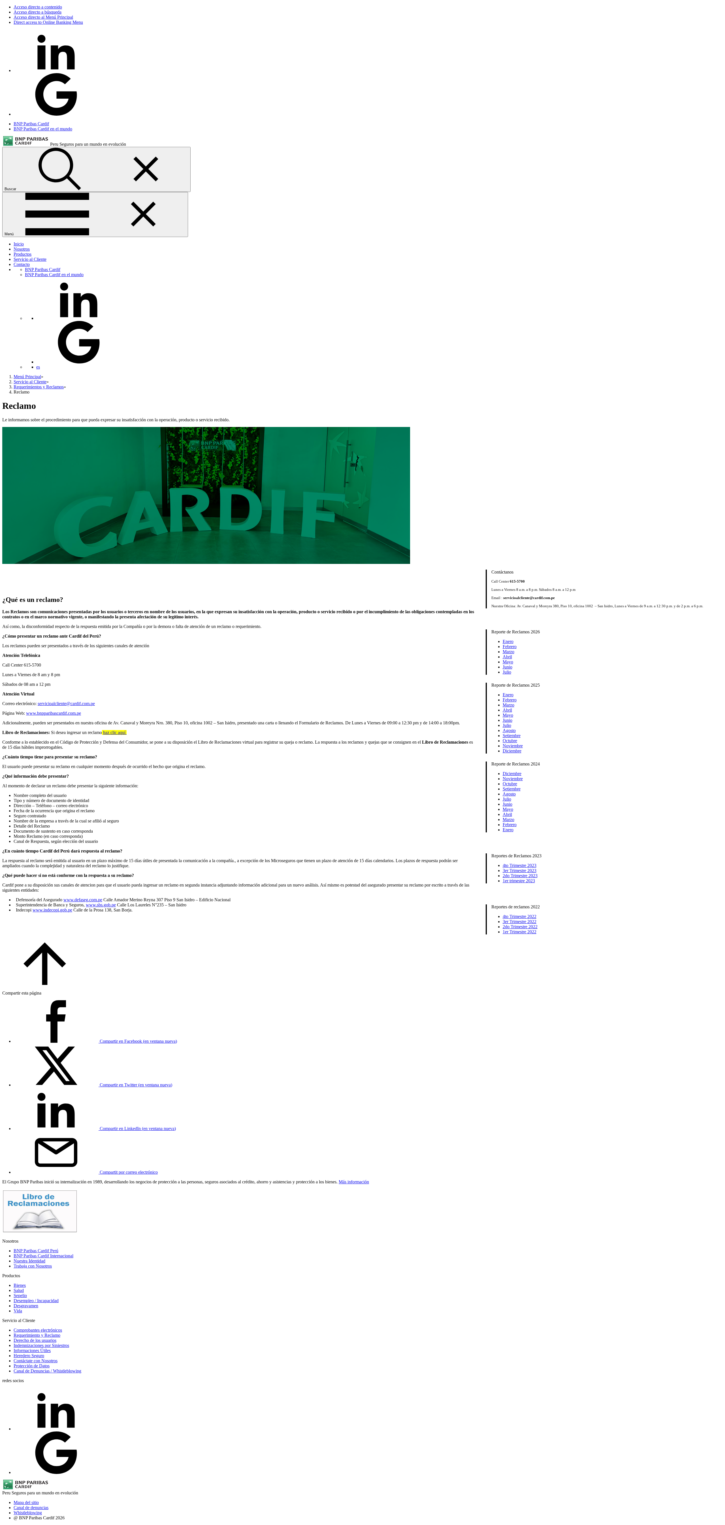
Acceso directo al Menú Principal (43, 17)
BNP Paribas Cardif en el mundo (43, 128)
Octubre (510, 740)
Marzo (508, 651)
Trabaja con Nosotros (33, 1266)
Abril (507, 656)
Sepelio (20, 1295)
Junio (507, 667)
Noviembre (513, 745)
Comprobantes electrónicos (38, 1330)
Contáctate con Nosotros (35, 1360)
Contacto (22, 264)
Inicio (19, 244)
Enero (508, 641)
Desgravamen (26, 1305)
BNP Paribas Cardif (31, 123)
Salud (19, 1290)
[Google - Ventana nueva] (56, 114)
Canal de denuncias (31, 1507)
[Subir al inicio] (44, 983)
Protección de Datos (32, 1365)
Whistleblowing (28, 1512)
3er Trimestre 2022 (519, 921)
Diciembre (512, 750)
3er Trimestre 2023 (519, 870)
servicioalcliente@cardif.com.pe (66, 703)
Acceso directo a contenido (38, 7)
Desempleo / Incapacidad (36, 1300)
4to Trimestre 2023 (519, 865)
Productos (22, 254)
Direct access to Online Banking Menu (48, 22)
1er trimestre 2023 (519, 880)
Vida (18, 1310)
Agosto (509, 730)
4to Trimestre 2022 (519, 916)
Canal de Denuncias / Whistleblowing (47, 1371)
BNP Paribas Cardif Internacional (43, 1255)
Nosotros (22, 249)
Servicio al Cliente (30, 259)
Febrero (510, 646)
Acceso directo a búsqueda (37, 12)
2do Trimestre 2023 (520, 875)
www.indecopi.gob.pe (52, 910)
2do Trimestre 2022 (520, 926)
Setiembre (512, 735)
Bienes (20, 1285)
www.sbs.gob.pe (101, 904)
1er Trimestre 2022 (519, 931)
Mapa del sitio (26, 1502)
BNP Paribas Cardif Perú (36, 1250)
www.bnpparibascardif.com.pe (53, 713)
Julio (507, 672)
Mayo (508, 661)
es (38, 367)
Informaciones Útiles (32, 1350)
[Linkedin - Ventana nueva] (56, 70)
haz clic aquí (115, 732)
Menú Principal (27, 376)
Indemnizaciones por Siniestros (41, 1345)
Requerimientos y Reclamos (39, 386)
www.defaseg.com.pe (82, 899)
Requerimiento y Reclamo (37, 1335)
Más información (354, 1181)
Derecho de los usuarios (35, 1340)
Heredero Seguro (29, 1355)
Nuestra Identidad (29, 1261)
